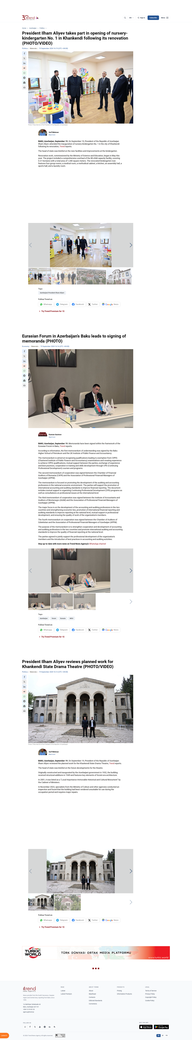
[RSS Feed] (54, 1027)
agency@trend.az (28, 1012)
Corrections (93, 1004)
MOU (71, 618)
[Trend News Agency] (29, 989)
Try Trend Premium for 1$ (52, 311)
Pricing (119, 991)
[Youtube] (40, 1027)
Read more (52, 135)
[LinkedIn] (50, 1027)
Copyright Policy (150, 997)
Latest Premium (66, 994)
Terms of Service (150, 991)
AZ (163, 1035)
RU (167, 1035)
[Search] (125, 18)
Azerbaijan (44, 618)
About (91, 991)
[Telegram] (45, 1027)
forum (54, 618)
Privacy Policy (150, 994)
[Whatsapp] (25, 1027)
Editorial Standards (95, 1000)
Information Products (124, 994)
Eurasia (63, 618)
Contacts (92, 997)
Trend (62, 146)
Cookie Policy (149, 1000)
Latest (63, 991)
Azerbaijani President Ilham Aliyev (52, 293)
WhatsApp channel (97, 544)
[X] (35, 1027)
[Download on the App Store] (146, 1027)
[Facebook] (30, 1027)
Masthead (92, 994)
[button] (24, 53)
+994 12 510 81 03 (29, 1009)
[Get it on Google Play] (161, 1027)
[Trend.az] (30, 17)
